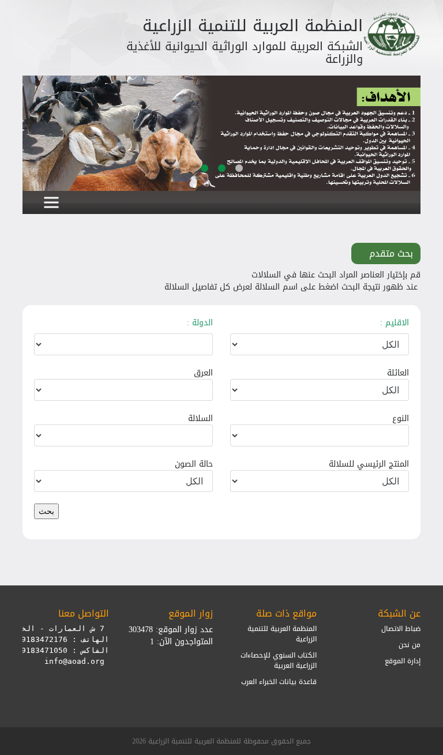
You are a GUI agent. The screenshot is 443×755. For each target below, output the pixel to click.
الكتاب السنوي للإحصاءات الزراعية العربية (279, 660)
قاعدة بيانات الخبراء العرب (279, 682)
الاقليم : (394, 323)
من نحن (410, 645)
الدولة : (200, 323)
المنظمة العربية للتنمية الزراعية (282, 633)
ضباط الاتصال (401, 628)
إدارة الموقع (403, 661)
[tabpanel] (221, 133)
